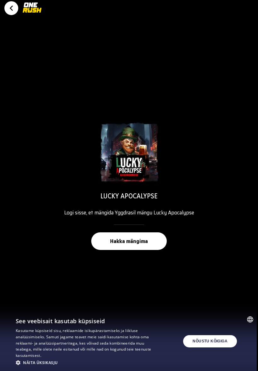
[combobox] (250, 319)
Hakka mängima (129, 241)
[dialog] (129, 341)
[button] (88, 362)
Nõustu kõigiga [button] (210, 341)
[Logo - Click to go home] (32, 10)
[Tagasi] (11, 8)
